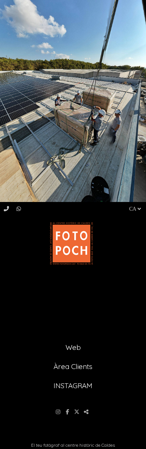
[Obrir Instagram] (59, 412)
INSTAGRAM (73, 385)
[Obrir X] (77, 412)
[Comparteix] (87, 412)
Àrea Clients (73, 366)
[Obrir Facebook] (68, 412)
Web (73, 347)
